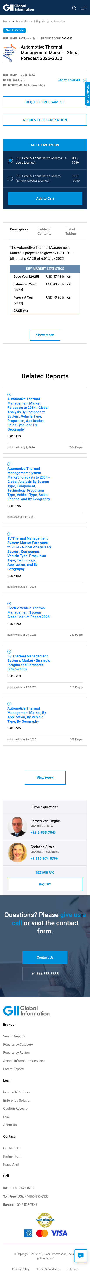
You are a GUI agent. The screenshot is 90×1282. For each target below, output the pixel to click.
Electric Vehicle (14, 30)
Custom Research (16, 1109)
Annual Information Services (24, 1061)
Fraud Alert (11, 1164)
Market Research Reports (30, 21)
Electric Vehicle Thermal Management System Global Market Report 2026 (28, 612)
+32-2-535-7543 (43, 833)
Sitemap (73, 1269)
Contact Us (45, 957)
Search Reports (14, 1036)
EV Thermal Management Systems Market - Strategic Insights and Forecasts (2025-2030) (28, 663)
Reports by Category (18, 1045)
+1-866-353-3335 (45, 973)
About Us (10, 1125)
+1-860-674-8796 (44, 858)
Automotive (58, 21)
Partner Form (12, 1156)
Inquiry (45, 884)
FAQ (6, 1117)
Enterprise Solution (17, 1100)
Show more (45, 335)
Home (7, 21)
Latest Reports (14, 1069)
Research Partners (16, 1092)
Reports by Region (16, 1053)
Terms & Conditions (48, 1269)
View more (45, 777)
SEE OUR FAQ (45, 872)
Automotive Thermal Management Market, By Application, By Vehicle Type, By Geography (26, 715)
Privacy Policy (20, 1269)
